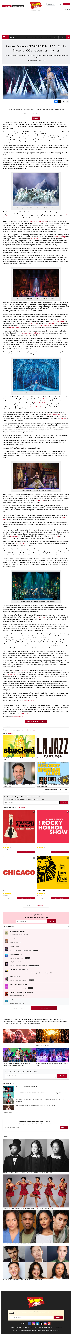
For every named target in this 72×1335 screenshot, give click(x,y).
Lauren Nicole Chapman (42, 403)
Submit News (37, 1327)
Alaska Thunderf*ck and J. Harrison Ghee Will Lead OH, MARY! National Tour (27, 1173)
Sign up (63, 1127)
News (16, 37)
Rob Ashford (35, 239)
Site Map (50, 1327)
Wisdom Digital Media (32, 1331)
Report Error (58, 1328)
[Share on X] (59, 101)
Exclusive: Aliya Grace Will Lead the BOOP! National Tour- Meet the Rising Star (28, 1208)
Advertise (13, 1327)
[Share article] (63, 101)
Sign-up (59, 4)
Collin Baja (55, 536)
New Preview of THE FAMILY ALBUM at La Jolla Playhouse (31, 1087)
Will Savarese (39, 500)
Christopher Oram (57, 322)
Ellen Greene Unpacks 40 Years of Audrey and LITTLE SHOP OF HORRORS (36, 1105)
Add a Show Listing (18, 6)
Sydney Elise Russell (53, 414)
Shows (21, 37)
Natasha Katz (32, 324)
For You (10, 733)
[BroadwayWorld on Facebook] (29, 1323)
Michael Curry (14, 328)
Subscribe (62, 1076)
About (19, 1327)
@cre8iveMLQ (29, 700)
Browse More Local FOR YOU (56, 789)
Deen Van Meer (50, 208)
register (26, 730)
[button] (68, 37)
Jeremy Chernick (43, 326)
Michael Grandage (59, 237)
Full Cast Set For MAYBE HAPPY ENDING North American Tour (22, 1279)
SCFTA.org (24, 713)
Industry (26, 37)
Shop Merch (7, 6)
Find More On (35, 906)
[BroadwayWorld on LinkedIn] (37, 1323)
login (34, 730)
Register (55, 37)
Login (62, 37)
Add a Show (44, 1008)
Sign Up (36, 118)
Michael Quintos (19, 1015)
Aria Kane (62, 418)
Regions (44, 1327)
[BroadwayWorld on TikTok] (41, 1323)
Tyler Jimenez (10, 674)
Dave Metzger (27, 333)
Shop (46, 37)
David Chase (37, 333)
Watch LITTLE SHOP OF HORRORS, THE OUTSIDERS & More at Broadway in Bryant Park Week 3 (41, 1093)
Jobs (36, 37)
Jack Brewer (24, 670)
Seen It (9, 852)
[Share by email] (67, 101)
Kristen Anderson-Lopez (60, 214)
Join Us (30, 1327)
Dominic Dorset (15, 536)
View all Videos (7, 1112)
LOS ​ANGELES (35, 10)
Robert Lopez (10, 216)
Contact (24, 1327)
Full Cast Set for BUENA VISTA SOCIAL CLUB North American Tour (24, 1244)
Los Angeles (11, 37)
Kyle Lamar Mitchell (34, 407)
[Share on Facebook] (56, 101)
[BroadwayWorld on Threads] (45, 1323)
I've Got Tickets (26, 852)
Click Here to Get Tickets (36, 721)
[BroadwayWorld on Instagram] (33, 1323)
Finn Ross (51, 324)
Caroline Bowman (28, 393)
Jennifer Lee (7, 218)
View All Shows (17, 1008)
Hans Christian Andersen (38, 221)
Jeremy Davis (20, 543)
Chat (31, 37)
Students (41, 37)
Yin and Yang (40, 617)
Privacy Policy (54, 1331)
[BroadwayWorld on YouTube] (49, 1323)
